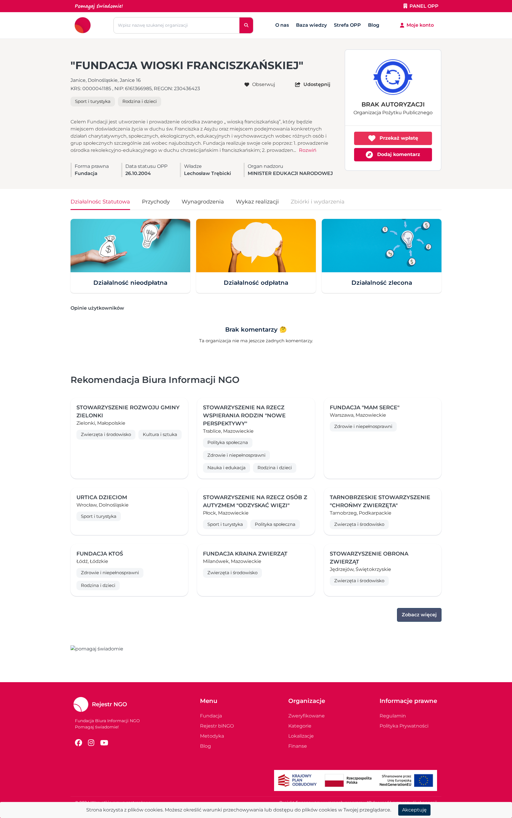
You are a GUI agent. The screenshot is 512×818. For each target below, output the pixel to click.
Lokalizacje (301, 736)
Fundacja (211, 716)
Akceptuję (414, 810)
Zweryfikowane (306, 716)
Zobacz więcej (419, 615)
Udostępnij (316, 84)
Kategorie (299, 726)
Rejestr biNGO (217, 726)
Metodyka (212, 736)
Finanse (297, 746)
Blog (373, 25)
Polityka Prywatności (404, 726)
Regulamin (393, 716)
